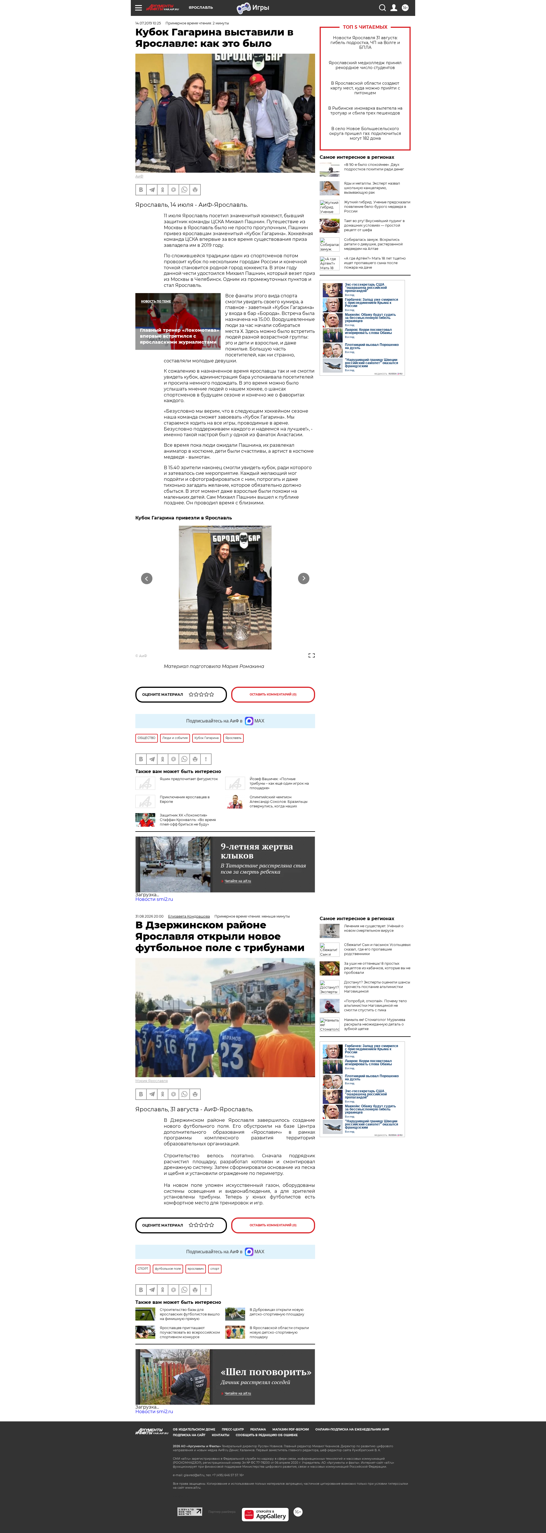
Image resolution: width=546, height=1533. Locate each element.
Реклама (258, 1429)
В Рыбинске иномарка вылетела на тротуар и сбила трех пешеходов (365, 111)
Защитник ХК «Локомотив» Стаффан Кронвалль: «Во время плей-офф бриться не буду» (188, 819)
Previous (147, 579)
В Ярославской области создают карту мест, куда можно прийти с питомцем (365, 88)
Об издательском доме (194, 1429)
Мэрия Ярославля (151, 1081)
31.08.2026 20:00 (149, 916)
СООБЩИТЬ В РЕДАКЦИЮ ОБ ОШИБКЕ (267, 1435)
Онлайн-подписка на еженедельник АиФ (352, 1429)
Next (304, 579)
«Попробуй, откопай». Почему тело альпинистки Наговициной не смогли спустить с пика (375, 1005)
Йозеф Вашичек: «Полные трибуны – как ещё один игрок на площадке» (279, 783)
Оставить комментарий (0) (273, 694)
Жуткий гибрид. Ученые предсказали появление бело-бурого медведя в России (377, 206)
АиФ (139, 176)
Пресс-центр (233, 1429)
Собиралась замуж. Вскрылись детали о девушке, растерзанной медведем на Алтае (373, 244)
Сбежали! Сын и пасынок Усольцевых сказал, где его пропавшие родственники (377, 949)
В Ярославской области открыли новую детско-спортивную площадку (279, 1332)
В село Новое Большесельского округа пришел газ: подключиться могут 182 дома (365, 133)
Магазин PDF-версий (290, 1429)
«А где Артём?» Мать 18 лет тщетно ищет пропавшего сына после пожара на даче (375, 263)
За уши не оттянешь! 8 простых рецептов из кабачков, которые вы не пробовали (377, 968)
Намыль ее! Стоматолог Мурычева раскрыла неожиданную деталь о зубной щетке (374, 1024)
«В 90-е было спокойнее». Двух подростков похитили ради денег (374, 166)
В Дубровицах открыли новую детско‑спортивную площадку (277, 1312)
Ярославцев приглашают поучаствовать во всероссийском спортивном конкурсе (190, 1332)
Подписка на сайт (189, 1435)
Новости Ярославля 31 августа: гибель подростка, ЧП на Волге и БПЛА (365, 42)
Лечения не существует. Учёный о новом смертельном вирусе (374, 928)
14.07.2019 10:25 (148, 23)
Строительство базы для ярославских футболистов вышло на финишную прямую (190, 1314)
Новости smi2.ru (154, 899)
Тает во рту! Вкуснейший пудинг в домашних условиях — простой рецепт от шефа (374, 225)
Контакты (220, 1435)
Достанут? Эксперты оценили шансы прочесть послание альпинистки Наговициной (377, 986)
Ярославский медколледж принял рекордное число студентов (365, 65)
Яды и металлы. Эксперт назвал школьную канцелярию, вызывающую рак (372, 188)
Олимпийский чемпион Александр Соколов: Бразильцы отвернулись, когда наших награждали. (278, 804)
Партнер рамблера (221, 1511)
